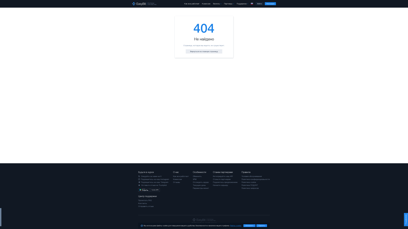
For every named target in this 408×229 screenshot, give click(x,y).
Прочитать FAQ (145, 200)
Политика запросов (250, 188)
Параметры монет (201, 188)
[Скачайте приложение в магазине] (144, 190)
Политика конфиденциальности (256, 179)
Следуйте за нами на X (151, 176)
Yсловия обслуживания (252, 176)
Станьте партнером (222, 179)
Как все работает (191, 4)
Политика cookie (249, 182)
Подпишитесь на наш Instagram (155, 179)
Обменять (197, 176)
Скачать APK (155, 190)
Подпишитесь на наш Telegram (155, 182)
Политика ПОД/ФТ (250, 185)
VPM (195, 179)
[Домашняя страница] (144, 4)
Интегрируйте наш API (223, 176)
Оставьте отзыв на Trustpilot (154, 185)
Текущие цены (199, 185)
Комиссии (206, 4)
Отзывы (176, 182)
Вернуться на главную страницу (204, 51)
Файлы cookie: (235, 226)
